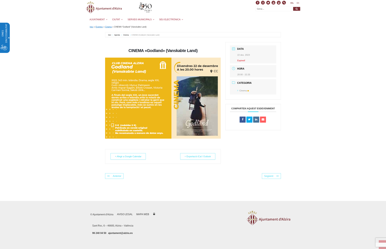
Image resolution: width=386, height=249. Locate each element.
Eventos (99, 27)
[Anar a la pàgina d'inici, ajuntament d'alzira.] (119, 7)
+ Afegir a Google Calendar (128, 156)
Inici (91, 27)
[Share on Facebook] (243, 120)
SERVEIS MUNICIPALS (140, 19)
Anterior (117, 176)
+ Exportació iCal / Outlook (198, 156)
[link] (292, 3)
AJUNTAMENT (97, 19)
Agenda (117, 35)
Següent (268, 176)
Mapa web (142, 214)
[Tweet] (249, 120)
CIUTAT (116, 19)
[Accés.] (154, 214)
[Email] (263, 120)
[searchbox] (278, 9)
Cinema (108, 27)
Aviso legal (125, 214)
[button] (296, 9)
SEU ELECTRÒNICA (169, 19)
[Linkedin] (256, 120)
